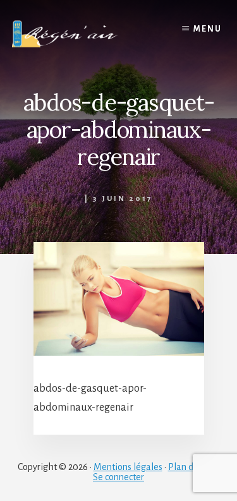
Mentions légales (128, 467)
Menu (207, 29)
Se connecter (118, 477)
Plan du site (191, 467)
